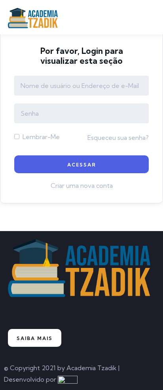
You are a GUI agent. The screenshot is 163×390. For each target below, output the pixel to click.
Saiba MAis (35, 338)
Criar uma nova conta (82, 185)
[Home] (81, 271)
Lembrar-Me (40, 137)
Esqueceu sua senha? (118, 137)
